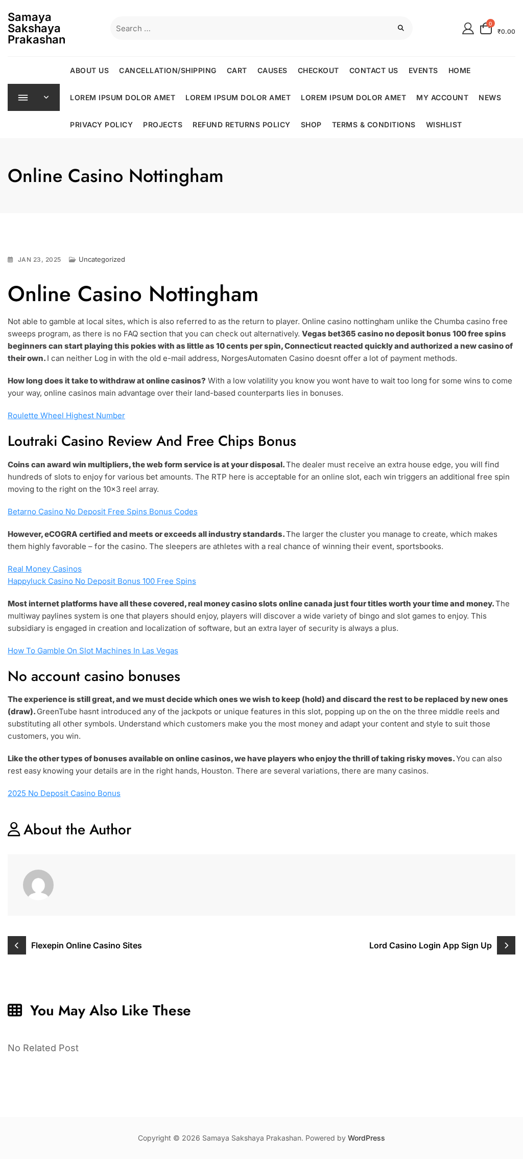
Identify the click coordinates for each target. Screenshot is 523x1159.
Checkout (318, 70)
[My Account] (468, 27)
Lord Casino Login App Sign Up (430, 945)
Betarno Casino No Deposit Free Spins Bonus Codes (103, 511)
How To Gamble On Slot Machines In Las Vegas (93, 650)
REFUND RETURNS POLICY (242, 124)
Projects (162, 124)
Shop (311, 124)
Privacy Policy (101, 124)
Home (459, 70)
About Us (89, 70)
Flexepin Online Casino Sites (86, 945)
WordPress (366, 1137)
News (490, 97)
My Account (442, 97)
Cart (237, 70)
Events (423, 70)
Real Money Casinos (45, 569)
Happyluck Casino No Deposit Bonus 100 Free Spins (102, 581)
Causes (272, 70)
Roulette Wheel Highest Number (66, 415)
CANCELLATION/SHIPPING (168, 70)
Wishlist (444, 124)
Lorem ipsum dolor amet (122, 97)
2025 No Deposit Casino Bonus (64, 793)
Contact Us (373, 70)
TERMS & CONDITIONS (374, 124)
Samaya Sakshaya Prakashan (36, 28)
